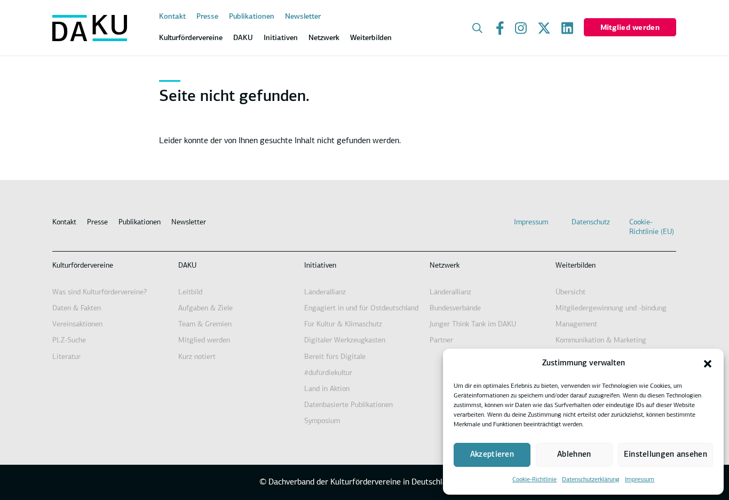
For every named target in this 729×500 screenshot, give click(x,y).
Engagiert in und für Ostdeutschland (361, 308)
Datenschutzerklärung (591, 479)
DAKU (187, 266)
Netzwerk (444, 266)
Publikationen (251, 17)
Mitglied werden (630, 28)
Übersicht (570, 292)
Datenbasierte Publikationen (348, 405)
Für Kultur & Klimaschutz (343, 325)
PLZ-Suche (69, 341)
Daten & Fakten (76, 308)
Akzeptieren (492, 455)
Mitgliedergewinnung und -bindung (611, 308)
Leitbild (190, 292)
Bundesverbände (455, 308)
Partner (441, 341)
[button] (707, 363)
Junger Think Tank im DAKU (473, 325)
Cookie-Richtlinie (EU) (651, 227)
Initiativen (320, 266)
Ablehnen (574, 455)
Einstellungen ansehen (665, 455)
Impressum (639, 479)
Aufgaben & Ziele (205, 308)
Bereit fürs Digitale (335, 357)
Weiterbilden (576, 266)
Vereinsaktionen (77, 325)
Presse (207, 17)
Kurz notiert (197, 357)
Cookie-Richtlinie (534, 479)
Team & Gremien (205, 325)
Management (576, 325)
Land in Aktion (327, 389)
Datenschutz (591, 222)
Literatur (66, 357)
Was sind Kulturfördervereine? (99, 292)
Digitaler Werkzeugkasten (344, 341)
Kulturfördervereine (82, 266)
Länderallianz (325, 292)
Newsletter (303, 17)
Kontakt (172, 17)
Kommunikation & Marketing (601, 341)
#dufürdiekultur (328, 373)
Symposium (322, 421)
